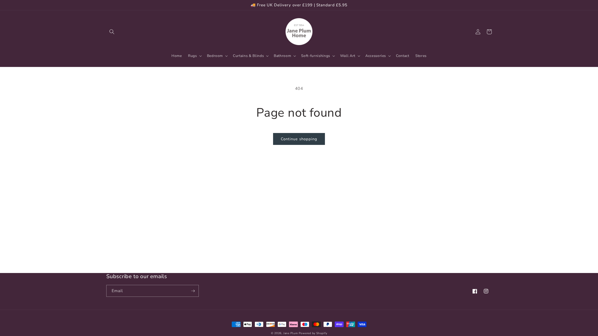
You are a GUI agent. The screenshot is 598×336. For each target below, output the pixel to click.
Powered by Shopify (313, 333)
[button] (111, 31)
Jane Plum (290, 333)
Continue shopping (299, 139)
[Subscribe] (193, 291)
